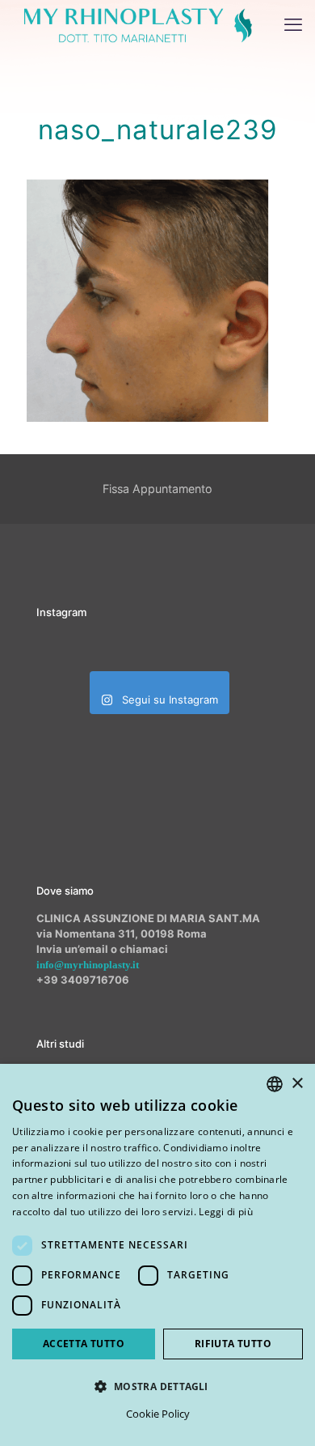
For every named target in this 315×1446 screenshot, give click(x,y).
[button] (157, 1386)
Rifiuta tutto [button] (233, 1343)
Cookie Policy (158, 1413)
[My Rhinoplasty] (138, 24)
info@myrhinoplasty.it (87, 965)
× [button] (297, 1084)
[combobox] (275, 1084)
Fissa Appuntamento (157, 488)
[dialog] (157, 1255)
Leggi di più (226, 1211)
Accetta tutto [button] (83, 1343)
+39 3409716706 (82, 979)
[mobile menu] (293, 24)
